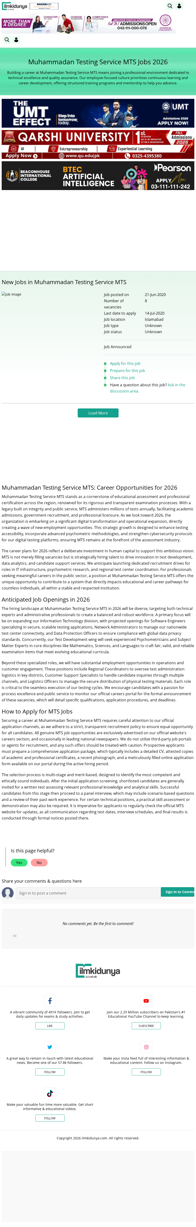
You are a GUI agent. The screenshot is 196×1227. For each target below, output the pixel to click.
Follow (49, 1072)
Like (50, 1026)
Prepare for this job (127, 370)
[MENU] (190, 6)
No (39, 862)
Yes (19, 862)
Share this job (122, 377)
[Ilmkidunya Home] (14, 6)
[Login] (179, 6)
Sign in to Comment (180, 892)
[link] (44, 6)
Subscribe (146, 1026)
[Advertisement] (98, 229)
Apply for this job (125, 363)
